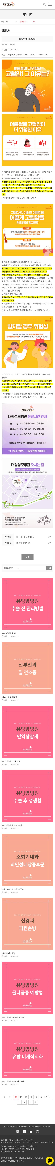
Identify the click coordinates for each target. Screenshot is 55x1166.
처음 (4, 1097)
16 (41, 1097)
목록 (27, 557)
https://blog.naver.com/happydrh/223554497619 (27, 54)
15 (36, 1097)
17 (45, 1097)
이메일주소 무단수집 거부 (12, 1127)
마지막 (35, 1102)
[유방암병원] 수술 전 (9, 633)
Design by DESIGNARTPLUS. (12, 1161)
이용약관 (24, 1127)
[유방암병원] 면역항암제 (11, 761)
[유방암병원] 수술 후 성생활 (12, 825)
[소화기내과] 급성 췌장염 (25, 537)
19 (19, 1102)
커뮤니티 (4, 22)
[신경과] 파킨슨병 (8, 953)
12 (21, 1097)
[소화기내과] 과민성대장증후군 (13, 889)
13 (26, 1097)
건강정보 (23, 22)
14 (31, 1097)
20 (24, 1102)
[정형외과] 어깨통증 (23, 543)
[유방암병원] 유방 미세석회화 (13, 1081)
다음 (30, 1102)
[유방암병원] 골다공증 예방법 (13, 1017)
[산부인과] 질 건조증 (9, 697)
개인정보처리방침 (34, 1127)
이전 (9, 1097)
